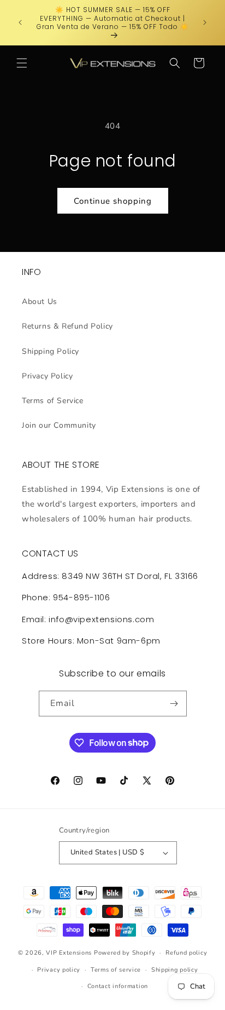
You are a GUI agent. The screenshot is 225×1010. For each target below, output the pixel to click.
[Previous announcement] (20, 22)
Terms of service (116, 970)
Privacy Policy (47, 376)
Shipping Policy (50, 351)
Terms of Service (53, 400)
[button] (22, 63)
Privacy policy (58, 970)
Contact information (117, 986)
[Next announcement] (205, 22)
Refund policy (186, 953)
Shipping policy (174, 970)
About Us (39, 301)
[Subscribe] (174, 703)
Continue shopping (113, 201)
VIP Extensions (69, 953)
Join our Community (59, 425)
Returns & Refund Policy (67, 326)
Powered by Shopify (125, 953)
